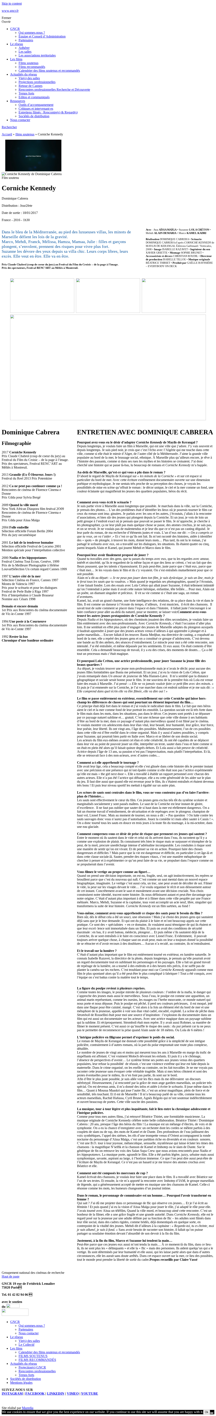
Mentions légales (21, 1382)
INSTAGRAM (12, 1393)
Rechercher (9, 127)
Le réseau (16, 44)
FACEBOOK (35, 1393)
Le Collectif (26, 1344)
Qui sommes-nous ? (32, 32)
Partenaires (26, 40)
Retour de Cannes (30, 86)
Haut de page (10, 1276)
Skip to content (12, 3)
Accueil (7, 134)
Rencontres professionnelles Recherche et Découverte (54, 89)
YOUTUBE (89, 1393)
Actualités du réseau (23, 74)
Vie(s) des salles (29, 78)
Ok (206, 1412)
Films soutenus (28, 63)
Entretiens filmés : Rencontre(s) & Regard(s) (48, 112)
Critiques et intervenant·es (36, 108)
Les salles (25, 51)
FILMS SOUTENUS (33, 1356)
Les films (16, 59)
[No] (211, 1413)
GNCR (15, 29)
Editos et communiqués (34, 97)
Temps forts (26, 93)
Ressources (17, 101)
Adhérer (24, 48)
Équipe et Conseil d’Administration (42, 36)
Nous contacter (20, 120)
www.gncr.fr (10, 10)
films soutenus (24, 134)
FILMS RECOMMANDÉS (37, 1360)
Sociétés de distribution (34, 116)
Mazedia (27, 1408)
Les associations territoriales (37, 55)
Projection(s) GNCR (32, 1367)
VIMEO (73, 1393)
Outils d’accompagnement (36, 105)
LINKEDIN (55, 1393)
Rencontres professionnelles (37, 1371)
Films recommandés (32, 67)
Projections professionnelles (37, 82)
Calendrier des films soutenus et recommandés (49, 70)
